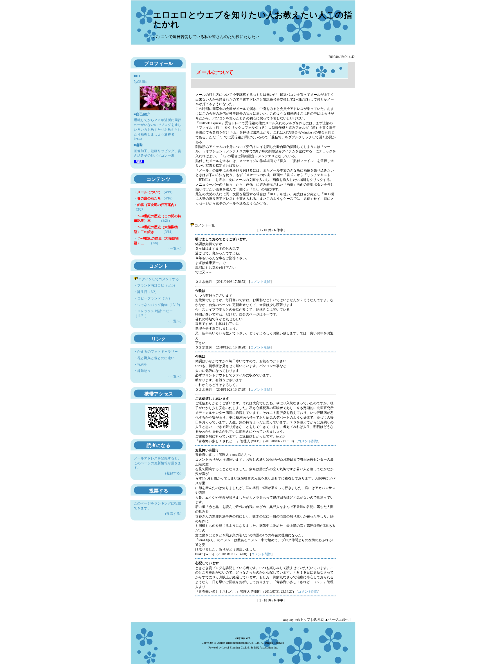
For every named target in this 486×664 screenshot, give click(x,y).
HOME (317, 619)
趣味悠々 (144, 371)
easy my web (243, 637)
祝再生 (142, 365)
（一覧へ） (174, 248)
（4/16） (155, 198)
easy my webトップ (296, 619)
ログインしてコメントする (158, 279)
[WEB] (255, 441)
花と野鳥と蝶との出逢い (155, 358)
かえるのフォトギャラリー (157, 352)
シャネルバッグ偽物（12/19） (159, 305)
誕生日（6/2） (147, 292)
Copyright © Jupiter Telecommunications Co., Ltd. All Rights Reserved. (243, 642)
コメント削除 (260, 282)
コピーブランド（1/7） (154, 298)
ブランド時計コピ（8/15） (157, 285)
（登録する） (173, 473)
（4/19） (155, 192)
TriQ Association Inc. (266, 647)
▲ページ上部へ (336, 619)
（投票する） (173, 514)
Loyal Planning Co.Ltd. (236, 647)
